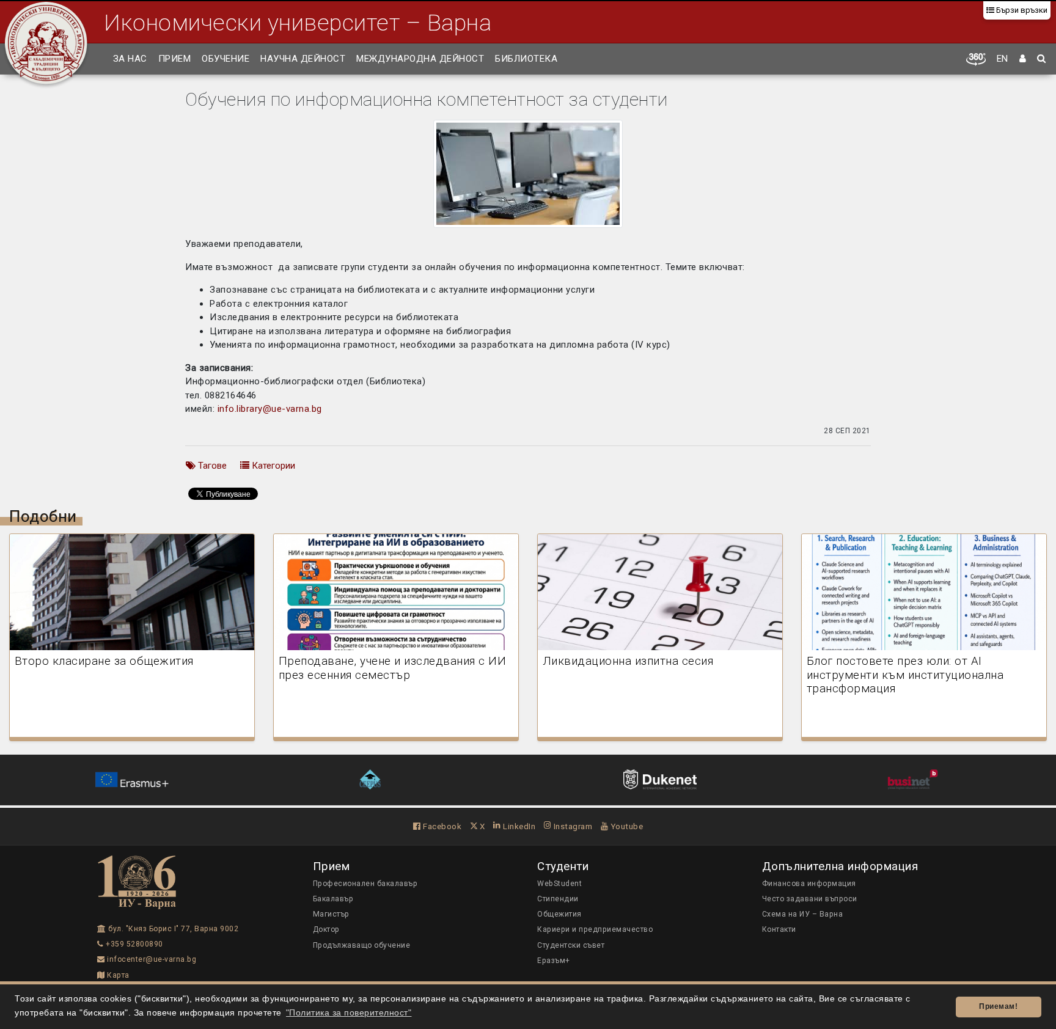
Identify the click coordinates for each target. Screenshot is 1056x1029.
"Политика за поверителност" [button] (349, 1012)
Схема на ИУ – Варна (802, 914)
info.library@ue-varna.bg (270, 408)
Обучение (225, 58)
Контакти (779, 929)
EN (1002, 58)
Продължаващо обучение (362, 945)
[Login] (1023, 59)
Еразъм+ (553, 960)
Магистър (331, 914)
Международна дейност (420, 58)
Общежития (559, 914)
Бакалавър (333, 899)
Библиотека (526, 58)
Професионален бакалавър (365, 883)
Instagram (571, 826)
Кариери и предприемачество (595, 929)
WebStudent (559, 883)
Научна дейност (302, 58)
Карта (117, 975)
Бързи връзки (1020, 10)
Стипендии (558, 899)
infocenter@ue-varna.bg (150, 959)
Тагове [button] (211, 465)
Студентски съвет (570, 945)
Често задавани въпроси (809, 899)
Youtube (625, 826)
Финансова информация (809, 883)
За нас (130, 58)
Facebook (441, 826)
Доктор (326, 929)
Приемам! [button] (998, 1006)
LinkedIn (518, 826)
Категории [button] (272, 465)
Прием (174, 58)
